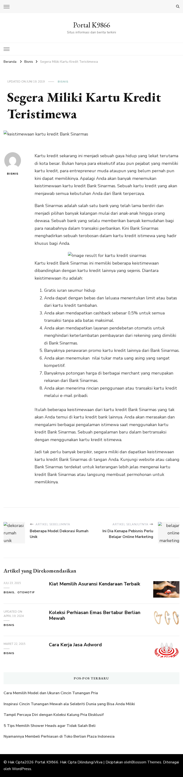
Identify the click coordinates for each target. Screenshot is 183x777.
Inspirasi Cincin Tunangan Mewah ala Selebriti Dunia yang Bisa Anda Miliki (69, 704)
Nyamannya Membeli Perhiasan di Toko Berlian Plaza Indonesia (60, 736)
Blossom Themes (146, 762)
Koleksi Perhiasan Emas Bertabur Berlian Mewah (94, 615)
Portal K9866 (91, 25)
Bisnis (63, 81)
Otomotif (26, 592)
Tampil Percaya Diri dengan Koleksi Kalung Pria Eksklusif (54, 714)
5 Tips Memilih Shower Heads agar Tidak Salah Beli (50, 725)
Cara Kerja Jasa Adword (75, 644)
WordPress (21, 769)
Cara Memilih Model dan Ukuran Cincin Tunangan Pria (51, 693)
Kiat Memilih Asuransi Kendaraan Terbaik (94, 584)
